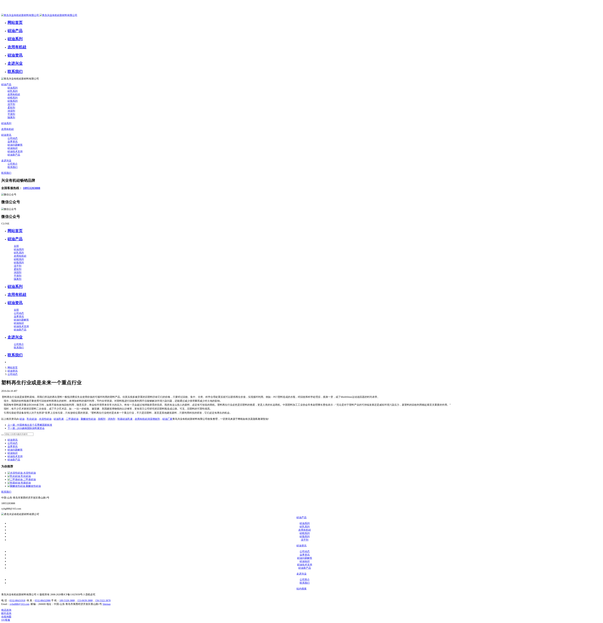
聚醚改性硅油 (88, 419)
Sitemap (107, 604)
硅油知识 (13, 453)
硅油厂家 (167, 419)
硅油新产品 (14, 459)
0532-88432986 (43, 600)
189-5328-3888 (67, 600)
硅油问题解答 (15, 449)
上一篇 (30, 425)
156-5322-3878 (103, 600)
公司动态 (13, 374)
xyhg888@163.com (19, 604)
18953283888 (31, 188)
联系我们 (6, 492)
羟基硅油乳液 (125, 419)
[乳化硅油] (14, 476)
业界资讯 (13, 446)
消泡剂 (111, 419)
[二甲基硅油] (15, 479)
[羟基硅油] (14, 482)
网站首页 (15, 231)
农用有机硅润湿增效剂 (147, 419)
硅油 (21, 419)
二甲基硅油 (72, 419)
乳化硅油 (32, 419)
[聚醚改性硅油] (17, 486)
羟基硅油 (26, 482)
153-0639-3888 (85, 600)
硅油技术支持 (15, 456)
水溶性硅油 (45, 419)
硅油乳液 (59, 419)
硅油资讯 (13, 370)
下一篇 (26, 428)
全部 (16, 246)
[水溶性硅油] (15, 472)
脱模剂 (102, 419)
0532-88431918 (17, 600)
